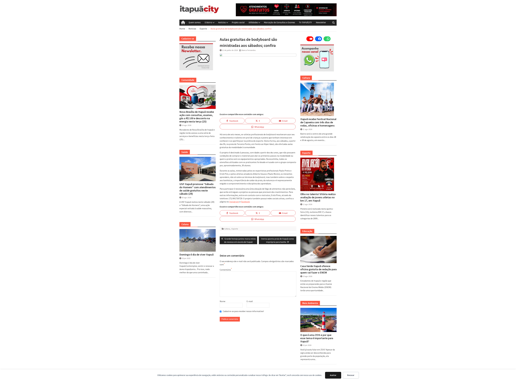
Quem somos (195, 22)
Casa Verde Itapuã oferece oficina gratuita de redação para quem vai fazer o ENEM (318, 269)
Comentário (225, 269)
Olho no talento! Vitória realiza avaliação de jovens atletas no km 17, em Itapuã (318, 197)
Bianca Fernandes (248, 50)
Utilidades (253, 22)
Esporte (235, 229)
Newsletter (321, 22)
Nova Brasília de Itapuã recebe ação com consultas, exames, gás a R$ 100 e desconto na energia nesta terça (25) (196, 116)
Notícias (222, 22)
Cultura (227, 229)
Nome (222, 301)
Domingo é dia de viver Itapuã (196, 254)
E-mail (250, 301)
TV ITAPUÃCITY (305, 22)
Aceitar (333, 375)
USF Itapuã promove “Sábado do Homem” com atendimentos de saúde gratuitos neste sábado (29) (197, 188)
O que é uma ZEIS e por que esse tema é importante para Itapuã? (316, 338)
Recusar (350, 375)
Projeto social (238, 22)
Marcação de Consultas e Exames (279, 22)
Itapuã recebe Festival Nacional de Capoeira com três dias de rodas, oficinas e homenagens (318, 122)
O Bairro (208, 22)
